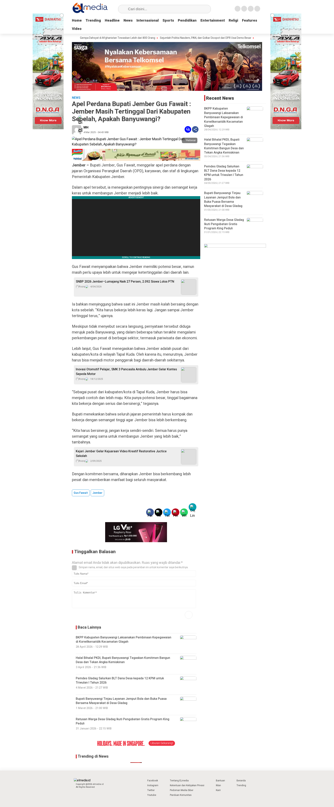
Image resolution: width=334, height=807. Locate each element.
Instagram (152, 785)
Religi (233, 20)
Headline (112, 20)
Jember (97, 493)
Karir (218, 790)
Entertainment (212, 20)
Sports (168, 20)
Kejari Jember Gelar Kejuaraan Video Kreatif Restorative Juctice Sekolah (121, 453)
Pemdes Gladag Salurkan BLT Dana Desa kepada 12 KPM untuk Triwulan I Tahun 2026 (223, 173)
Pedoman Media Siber (181, 790)
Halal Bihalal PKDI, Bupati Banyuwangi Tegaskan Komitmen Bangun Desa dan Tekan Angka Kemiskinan (224, 146)
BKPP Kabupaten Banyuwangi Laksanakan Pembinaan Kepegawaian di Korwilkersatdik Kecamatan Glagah (223, 117)
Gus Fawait (81, 493)
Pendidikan (187, 20)
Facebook (152, 780)
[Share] (195, 129)
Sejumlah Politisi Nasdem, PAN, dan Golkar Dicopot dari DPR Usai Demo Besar (186, 38)
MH (86, 127)
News (128, 20)
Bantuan (220, 780)
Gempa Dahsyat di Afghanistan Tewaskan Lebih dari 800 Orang (98, 38)
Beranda (241, 780)
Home (77, 20)
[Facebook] (237, 9)
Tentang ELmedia (179, 780)
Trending (93, 20)
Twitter (151, 790)
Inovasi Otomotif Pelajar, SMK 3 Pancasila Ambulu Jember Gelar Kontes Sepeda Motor (126, 371)
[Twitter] (244, 9)
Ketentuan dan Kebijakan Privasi (187, 785)
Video (77, 28)
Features (249, 20)
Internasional (147, 20)
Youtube (151, 795)
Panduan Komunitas (181, 795)
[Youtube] (257, 9)
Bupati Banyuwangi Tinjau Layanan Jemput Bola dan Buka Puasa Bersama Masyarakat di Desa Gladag (223, 199)
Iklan (218, 785)
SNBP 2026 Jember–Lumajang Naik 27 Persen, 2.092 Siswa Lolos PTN (125, 281)
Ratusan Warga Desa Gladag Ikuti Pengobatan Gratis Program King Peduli (224, 224)
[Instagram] (251, 9)
